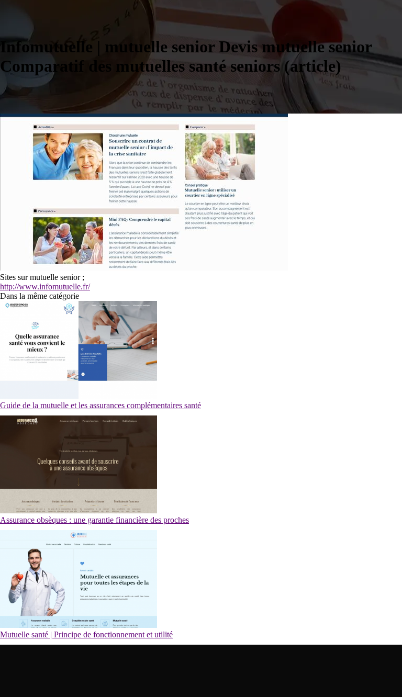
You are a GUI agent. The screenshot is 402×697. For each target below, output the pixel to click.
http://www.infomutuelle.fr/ (45, 286)
